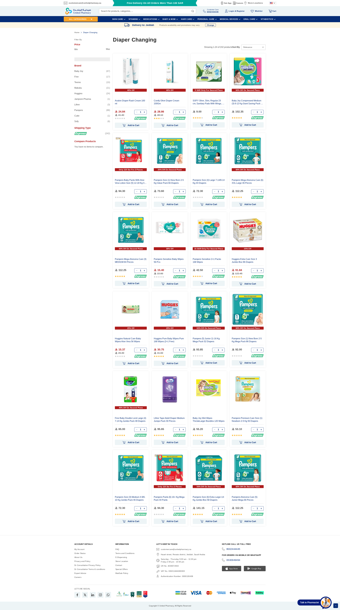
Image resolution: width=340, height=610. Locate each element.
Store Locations (255, 3)
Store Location (121, 561)
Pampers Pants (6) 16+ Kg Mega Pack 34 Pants (169, 498)
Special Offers (121, 569)
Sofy (92, 121)
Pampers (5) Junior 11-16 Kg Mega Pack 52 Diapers (206, 340)
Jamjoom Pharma (92, 99)
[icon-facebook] (77, 595)
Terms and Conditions (125, 553)
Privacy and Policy (82, 561)
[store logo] (78, 11)
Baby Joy (92, 71)
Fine (92, 76)
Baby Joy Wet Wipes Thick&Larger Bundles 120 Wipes (208, 419)
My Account (79, 549)
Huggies (92, 93)
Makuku (92, 88)
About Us (78, 557)
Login (231, 11)
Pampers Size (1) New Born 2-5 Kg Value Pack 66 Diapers (169, 181)
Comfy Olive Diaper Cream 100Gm (166, 102)
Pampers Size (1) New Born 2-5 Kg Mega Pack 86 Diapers (247, 340)
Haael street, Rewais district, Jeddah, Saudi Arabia (183, 554)
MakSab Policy (121, 573)
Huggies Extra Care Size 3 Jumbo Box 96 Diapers (244, 260)
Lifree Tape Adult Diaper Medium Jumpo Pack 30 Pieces (169, 419)
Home (77, 32)
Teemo (92, 82)
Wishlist (258, 11)
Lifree (92, 104)
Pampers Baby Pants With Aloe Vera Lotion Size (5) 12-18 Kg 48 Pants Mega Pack (130, 181)
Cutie (92, 116)
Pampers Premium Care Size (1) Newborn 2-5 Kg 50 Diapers (247, 419)
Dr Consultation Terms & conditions (89, 569)
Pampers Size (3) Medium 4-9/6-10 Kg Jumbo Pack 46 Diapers (130, 498)
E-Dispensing (121, 557)
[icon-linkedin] (93, 595)
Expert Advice (80, 573)
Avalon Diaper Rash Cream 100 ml (130, 102)
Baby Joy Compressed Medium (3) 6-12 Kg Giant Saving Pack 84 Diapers (247, 102)
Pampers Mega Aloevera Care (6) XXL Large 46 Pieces (247, 181)
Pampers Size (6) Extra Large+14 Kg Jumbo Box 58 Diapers (208, 498)
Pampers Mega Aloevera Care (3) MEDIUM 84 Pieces (130, 260)
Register (241, 11)
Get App (228, 3)
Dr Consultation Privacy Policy (87, 565)
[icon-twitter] (85, 595)
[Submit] (192, 10)
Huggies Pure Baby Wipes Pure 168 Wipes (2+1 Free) (169, 340)
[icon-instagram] (100, 595)
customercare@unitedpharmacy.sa (85, 3)
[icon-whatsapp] (108, 595)
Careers (239, 3)
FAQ (117, 549)
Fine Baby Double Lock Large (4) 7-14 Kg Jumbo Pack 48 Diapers (130, 419)
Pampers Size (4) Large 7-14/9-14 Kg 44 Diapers (209, 181)
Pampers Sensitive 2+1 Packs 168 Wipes (207, 260)
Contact (118, 565)
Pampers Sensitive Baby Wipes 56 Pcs (169, 260)
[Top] (335, 605)
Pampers (92, 110)
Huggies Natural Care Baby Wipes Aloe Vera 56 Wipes (128, 340)
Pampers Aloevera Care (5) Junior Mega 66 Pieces (244, 498)
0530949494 (233, 560)
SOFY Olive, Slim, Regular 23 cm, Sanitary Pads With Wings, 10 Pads (209, 102)
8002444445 (233, 549)
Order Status (80, 553)
